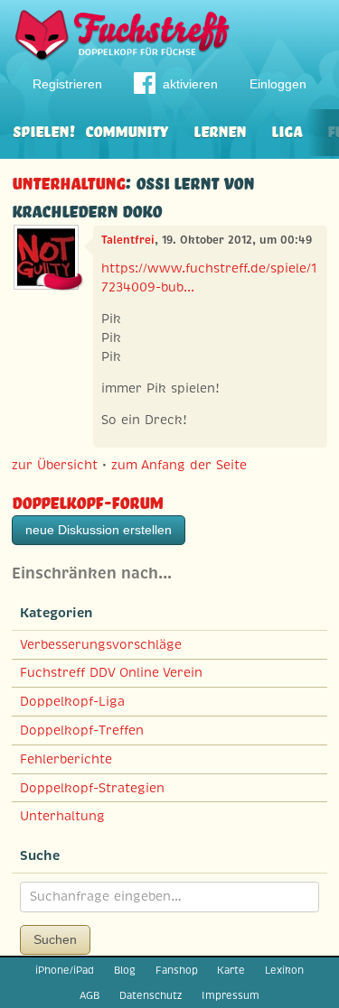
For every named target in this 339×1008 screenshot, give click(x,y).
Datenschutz (150, 995)
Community (126, 129)
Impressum (230, 995)
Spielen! (44, 129)
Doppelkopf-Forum (87, 500)
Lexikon (284, 970)
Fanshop (176, 970)
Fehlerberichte (66, 759)
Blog (125, 970)
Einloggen (278, 84)
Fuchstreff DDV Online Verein (111, 672)
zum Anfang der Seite (179, 465)
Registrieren (67, 84)
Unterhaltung (68, 181)
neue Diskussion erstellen (98, 529)
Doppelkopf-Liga (72, 701)
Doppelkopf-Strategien (92, 788)
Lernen (219, 129)
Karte (231, 970)
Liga (286, 129)
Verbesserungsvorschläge (101, 644)
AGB (89, 995)
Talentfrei (128, 240)
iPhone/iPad (64, 970)
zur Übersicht (55, 465)
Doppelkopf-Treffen (82, 730)
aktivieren (190, 84)
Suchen (55, 939)
